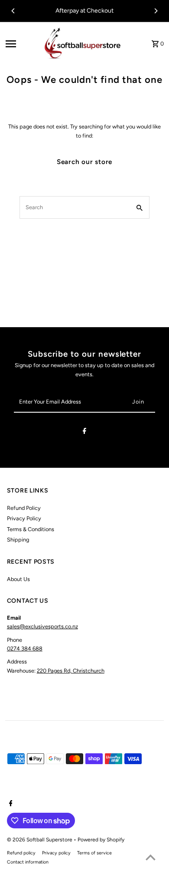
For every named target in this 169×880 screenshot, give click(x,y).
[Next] (155, 10)
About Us (18, 579)
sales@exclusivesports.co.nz (42, 626)
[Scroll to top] (150, 857)
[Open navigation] (20, 44)
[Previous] (13, 10)
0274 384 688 (24, 648)
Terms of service (94, 853)
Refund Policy (24, 508)
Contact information (28, 862)
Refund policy (21, 853)
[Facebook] (84, 432)
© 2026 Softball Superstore (40, 840)
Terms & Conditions (30, 529)
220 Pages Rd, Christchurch (70, 670)
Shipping (18, 539)
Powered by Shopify (101, 840)
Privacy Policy (24, 518)
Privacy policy (56, 853)
